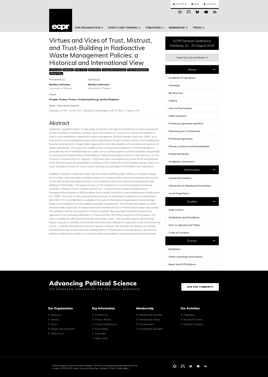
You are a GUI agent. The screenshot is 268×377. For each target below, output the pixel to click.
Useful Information (180, 178)
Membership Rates (149, 319)
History (55, 319)
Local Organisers (179, 193)
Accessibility (102, 328)
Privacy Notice (103, 319)
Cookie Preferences (106, 324)
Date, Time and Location (64, 105)
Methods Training (193, 324)
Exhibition (175, 249)
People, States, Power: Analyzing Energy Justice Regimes (84, 99)
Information (192, 170)
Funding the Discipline (151, 328)
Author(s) (94, 79)
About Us (56, 314)
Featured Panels (179, 153)
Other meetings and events (185, 256)
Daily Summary (178, 115)
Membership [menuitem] (177, 27)
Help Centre (176, 209)
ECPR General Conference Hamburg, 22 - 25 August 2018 (192, 43)
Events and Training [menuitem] (123, 27)
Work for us (57, 333)
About (192, 69)
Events (192, 241)
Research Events (192, 319)
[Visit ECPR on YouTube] (206, 11)
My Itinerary (176, 93)
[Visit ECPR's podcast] (189, 11)
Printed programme (181, 138)
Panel (52, 94)
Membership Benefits (151, 314)
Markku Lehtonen (59, 84)
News (196, 4)
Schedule (174, 85)
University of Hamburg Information (190, 185)
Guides (192, 201)
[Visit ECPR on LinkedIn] (215, 11)
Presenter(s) (57, 79)
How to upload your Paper (184, 225)
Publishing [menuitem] (153, 27)
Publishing (188, 314)
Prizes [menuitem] (197, 27)
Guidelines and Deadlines (184, 217)
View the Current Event (191, 57)
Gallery (173, 100)
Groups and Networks (63, 328)
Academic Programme (182, 77)
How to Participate (180, 108)
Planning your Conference (184, 131)
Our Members (146, 324)
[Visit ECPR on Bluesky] (197, 11)
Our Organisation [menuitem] (87, 27)
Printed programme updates (186, 123)
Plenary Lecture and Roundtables (189, 146)
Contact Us (211, 4)
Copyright (100, 333)
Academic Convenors (181, 161)
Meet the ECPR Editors (182, 264)
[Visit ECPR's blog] (180, 11)
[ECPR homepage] (60, 20)
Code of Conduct (179, 232)
